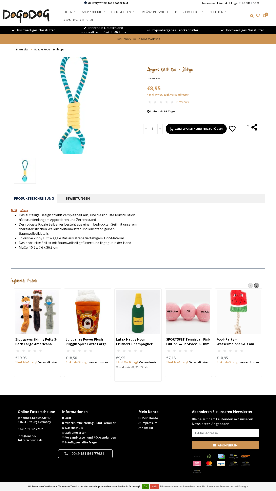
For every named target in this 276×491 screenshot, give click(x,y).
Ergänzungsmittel (154, 12)
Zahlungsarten (75, 433)
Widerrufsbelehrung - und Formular (90, 423)
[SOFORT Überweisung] (245, 456)
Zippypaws (154, 78)
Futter (67, 12)
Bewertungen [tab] (78, 198)
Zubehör (216, 12)
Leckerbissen (121, 12)
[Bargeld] (209, 456)
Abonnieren (227, 445)
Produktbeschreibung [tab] (34, 198)
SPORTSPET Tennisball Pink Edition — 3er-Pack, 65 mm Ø (188, 344)
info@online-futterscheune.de (30, 438)
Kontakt (224, 3)
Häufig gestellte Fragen (81, 442)
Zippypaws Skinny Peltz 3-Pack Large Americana (36, 341)
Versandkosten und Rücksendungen (90, 437)
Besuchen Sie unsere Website (138, 39)
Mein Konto (149, 418)
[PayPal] (221, 464)
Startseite (22, 49)
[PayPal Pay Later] (245, 464)
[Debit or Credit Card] (233, 456)
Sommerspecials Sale (78, 20)
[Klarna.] (197, 464)
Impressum (209, 3)
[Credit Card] (221, 456)
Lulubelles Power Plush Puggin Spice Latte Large (86, 341)
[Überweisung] (197, 456)
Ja (145, 486)
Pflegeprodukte (187, 12)
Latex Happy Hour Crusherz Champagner (134, 341)
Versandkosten (179, 94)
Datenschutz (73, 428)
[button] (250, 285)
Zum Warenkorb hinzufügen (199, 129)
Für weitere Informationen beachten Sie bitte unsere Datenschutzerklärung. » (204, 486)
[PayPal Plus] (197, 471)
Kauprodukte (92, 12)
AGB (67, 418)
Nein (154, 486)
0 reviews (182, 102)
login (235, 3)
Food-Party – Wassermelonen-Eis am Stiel (235, 344)
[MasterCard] (209, 464)
